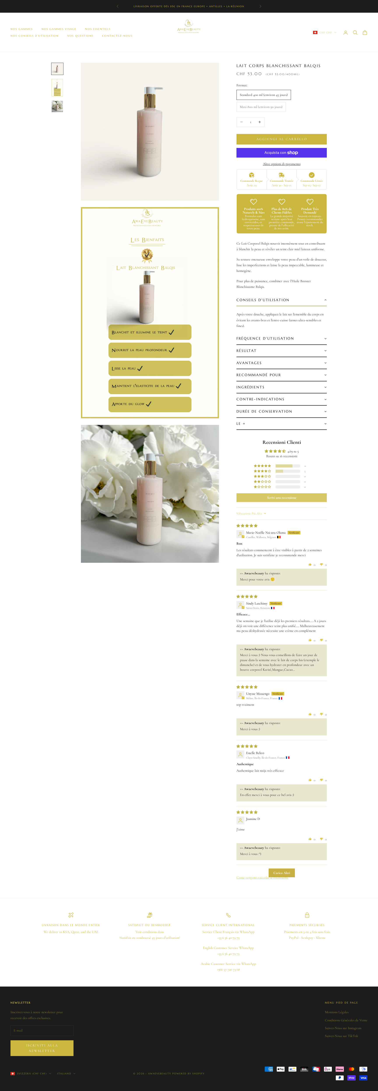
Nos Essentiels (97, 29)
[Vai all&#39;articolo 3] (57, 106)
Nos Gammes (21, 29)
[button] (281, 300)
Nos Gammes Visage (59, 29)
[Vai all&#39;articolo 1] (57, 69)
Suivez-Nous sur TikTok (341, 1036)
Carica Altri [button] (281, 873)
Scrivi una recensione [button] (281, 497)
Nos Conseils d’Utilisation (34, 35)
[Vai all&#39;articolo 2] (57, 87)
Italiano (64, 1073)
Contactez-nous (117, 35)
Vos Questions (80, 35)
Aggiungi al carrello (281, 139)
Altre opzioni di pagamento (282, 164)
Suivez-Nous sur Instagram (343, 1028)
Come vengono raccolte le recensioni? (262, 877)
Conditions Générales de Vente (346, 1020)
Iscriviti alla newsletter (42, 1048)
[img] (246, 526)
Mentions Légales (336, 1012)
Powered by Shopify (188, 1073)
